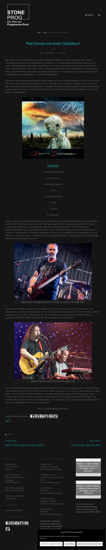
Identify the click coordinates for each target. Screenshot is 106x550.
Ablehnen (69, 544)
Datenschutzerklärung (13, 510)
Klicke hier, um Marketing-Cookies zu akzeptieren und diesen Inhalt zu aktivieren (88, 467)
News (45, 32)
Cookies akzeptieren (51, 544)
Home (39, 32)
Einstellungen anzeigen (90, 544)
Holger (63, 53)
